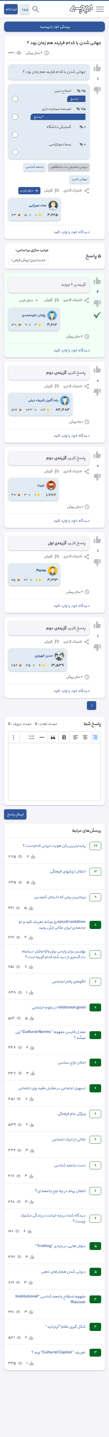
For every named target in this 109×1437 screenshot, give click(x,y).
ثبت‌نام (11, 9)
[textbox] (54, 772)
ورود (24, 9)
